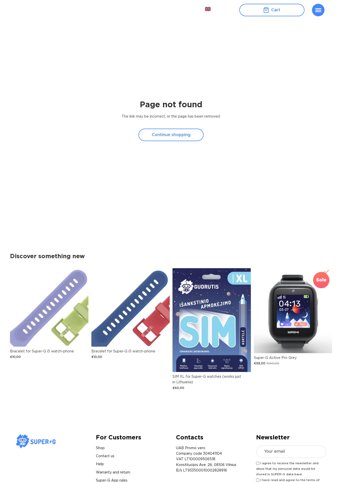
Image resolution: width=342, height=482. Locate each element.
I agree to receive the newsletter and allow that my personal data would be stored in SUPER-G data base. (287, 469)
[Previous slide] (261, 310)
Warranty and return (113, 472)
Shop (100, 448)
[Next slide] (324, 310)
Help (100, 464)
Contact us (105, 456)
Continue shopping (171, 134)
